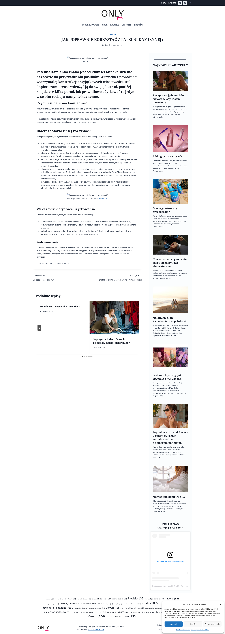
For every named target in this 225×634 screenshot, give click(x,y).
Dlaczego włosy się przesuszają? (165, 210)
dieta (107, 599)
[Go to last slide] (39, 328)
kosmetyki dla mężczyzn (52, 604)
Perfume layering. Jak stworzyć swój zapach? (168, 376)
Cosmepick (97, 599)
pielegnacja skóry (136, 608)
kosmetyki (170, 598)
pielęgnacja (149, 608)
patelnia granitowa (45, 263)
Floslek (136, 598)
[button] (220, 604)
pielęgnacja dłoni (161, 608)
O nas (163, 2)
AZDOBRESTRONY (96, 629)
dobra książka (119, 599)
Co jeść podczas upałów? (43, 278)
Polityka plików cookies (183, 630)
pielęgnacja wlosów (57, 611)
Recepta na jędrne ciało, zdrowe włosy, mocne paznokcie (168, 99)
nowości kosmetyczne (57, 607)
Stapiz (110, 612)
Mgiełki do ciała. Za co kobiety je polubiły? (169, 319)
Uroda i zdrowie (90, 24)
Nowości (138, 24)
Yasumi (96, 616)
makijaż (137, 604)
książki (118, 604)
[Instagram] (185, 3)
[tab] (82, 356)
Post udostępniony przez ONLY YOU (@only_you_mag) (173, 586)
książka (109, 604)
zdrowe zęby (112, 617)
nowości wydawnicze (80, 608)
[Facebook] (180, 3)
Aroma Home (61, 599)
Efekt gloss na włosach (167, 156)
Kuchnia (114, 24)
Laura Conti (127, 604)
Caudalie (87, 599)
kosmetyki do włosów (71, 604)
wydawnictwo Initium (159, 612)
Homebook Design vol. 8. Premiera (59, 306)
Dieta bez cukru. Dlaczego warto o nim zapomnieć (120, 278)
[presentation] (114, 317)
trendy (120, 612)
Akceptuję (174, 624)
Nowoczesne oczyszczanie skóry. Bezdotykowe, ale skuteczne (170, 262)
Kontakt (172, 2)
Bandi (72, 599)
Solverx (101, 612)
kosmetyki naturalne (93, 603)
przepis (76, 612)
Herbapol (149, 599)
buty (79, 599)
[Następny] (135, 328)
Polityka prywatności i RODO (200, 630)
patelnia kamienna (62, 263)
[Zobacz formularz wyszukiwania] (190, 3)
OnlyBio (112, 607)
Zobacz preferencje (212, 624)
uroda (129, 612)
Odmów (193, 624)
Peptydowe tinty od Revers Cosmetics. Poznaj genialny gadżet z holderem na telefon (170, 437)
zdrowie (128, 616)
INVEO (157, 599)
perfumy (123, 608)
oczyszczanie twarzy (97, 608)
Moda (104, 24)
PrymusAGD (103, 199)
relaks (84, 612)
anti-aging (50, 599)
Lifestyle (126, 24)
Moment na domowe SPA (169, 496)
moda (150, 603)
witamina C (139, 612)
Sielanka (92, 612)
